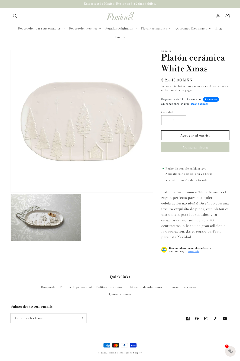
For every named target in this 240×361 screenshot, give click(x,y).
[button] (15, 16)
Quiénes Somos (120, 294)
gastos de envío (202, 86)
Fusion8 (112, 352)
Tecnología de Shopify (129, 352)
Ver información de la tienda (186, 180)
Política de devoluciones (144, 287)
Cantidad (167, 112)
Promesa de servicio (181, 287)
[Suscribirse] (81, 318)
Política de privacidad (76, 287)
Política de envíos (109, 287)
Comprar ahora (195, 147)
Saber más (193, 251)
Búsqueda (48, 287)
